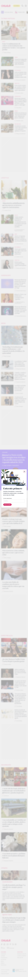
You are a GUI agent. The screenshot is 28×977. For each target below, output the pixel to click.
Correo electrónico (7, 498)
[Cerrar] (24, 471)
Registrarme (7, 504)
